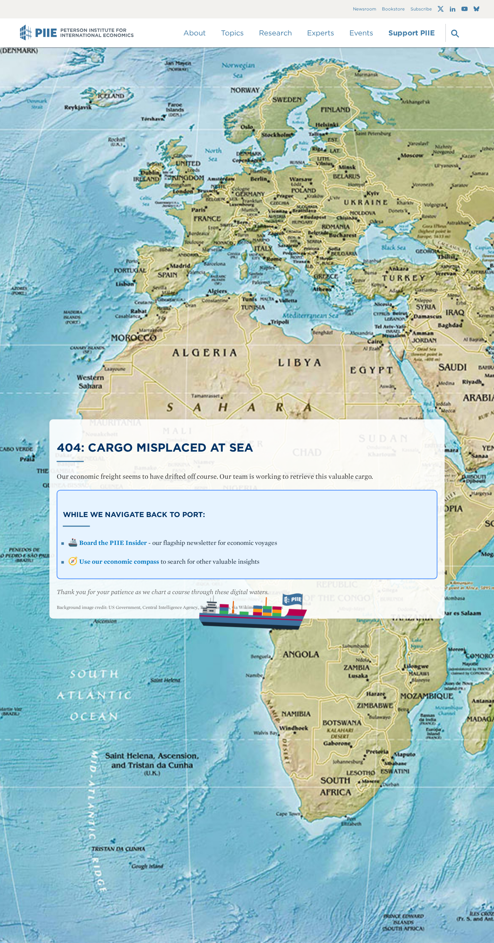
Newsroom (364, 9)
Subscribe (421, 9)
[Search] (454, 33)
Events (361, 33)
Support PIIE (411, 33)
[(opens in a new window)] (441, 9)
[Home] (77, 33)
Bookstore (393, 9)
